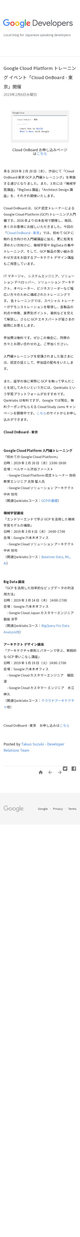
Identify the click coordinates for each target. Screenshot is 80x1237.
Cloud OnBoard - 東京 (23, 232)
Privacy (58, 809)
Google (43, 809)
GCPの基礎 (49, 500)
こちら (41, 153)
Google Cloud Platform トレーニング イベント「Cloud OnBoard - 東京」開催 (40, 77)
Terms (72, 809)
